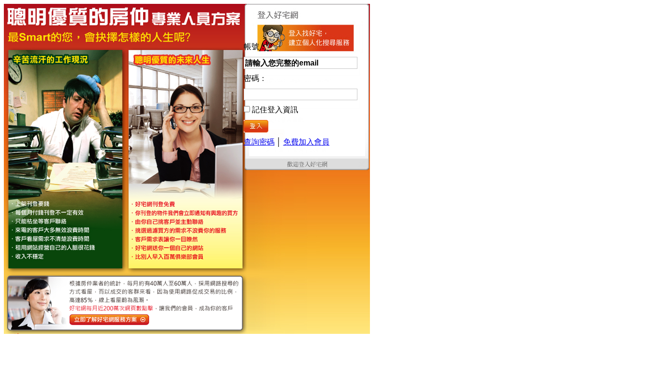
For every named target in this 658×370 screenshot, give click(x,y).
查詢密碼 (259, 142)
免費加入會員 (306, 142)
